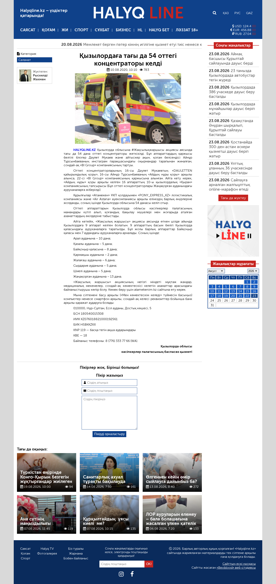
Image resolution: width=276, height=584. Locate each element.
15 (247, 291)
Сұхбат (102, 30)
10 (212, 291)
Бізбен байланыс (75, 558)
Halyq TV (47, 549)
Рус (237, 13)
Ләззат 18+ (187, 30)
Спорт (81, 30)
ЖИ (65, 30)
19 (226, 296)
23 (254, 296)
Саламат (24, 60)
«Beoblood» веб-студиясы (236, 567)
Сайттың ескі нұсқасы (239, 564)
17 (212, 296)
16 (254, 291)
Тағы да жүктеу (233, 198)
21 (240, 296)
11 (219, 291)
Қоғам (48, 30)
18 (219, 296)
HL (140, 30)
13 (233, 291)
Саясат (27, 30)
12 (226, 291)
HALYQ (138, 13)
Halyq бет (159, 30)
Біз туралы (76, 549)
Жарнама (76, 553)
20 (233, 296)
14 (240, 291)
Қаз (226, 13)
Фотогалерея (47, 553)
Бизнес (123, 30)
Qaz (249, 13)
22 (247, 296)
